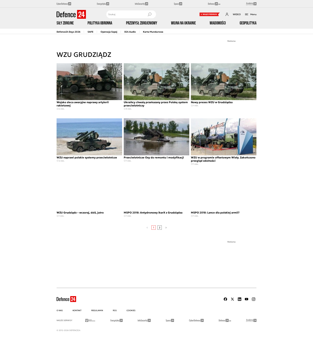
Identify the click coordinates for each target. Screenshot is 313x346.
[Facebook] (225, 299)
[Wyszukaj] (149, 14)
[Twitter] (232, 299)
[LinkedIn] (239, 299)
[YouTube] (246, 299)
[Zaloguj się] (227, 14)
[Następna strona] (166, 227)
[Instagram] (253, 299)
